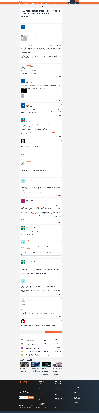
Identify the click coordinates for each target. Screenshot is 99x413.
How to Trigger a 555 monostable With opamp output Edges (33, 339)
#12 (61, 260)
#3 (61, 80)
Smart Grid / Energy (58, 400)
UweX (27, 179)
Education (32, 3)
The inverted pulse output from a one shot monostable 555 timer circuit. (33, 348)
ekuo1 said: (23, 168)
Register (31, 397)
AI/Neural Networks (58, 383)
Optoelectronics (41, 395)
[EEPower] (38, 407)
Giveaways (55, 3)
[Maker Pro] (44, 407)
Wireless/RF (41, 404)
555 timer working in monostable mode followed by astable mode (33, 344)
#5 (61, 119)
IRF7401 (53, 132)
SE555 (25, 43)
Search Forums (25, 21)
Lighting (56, 395)
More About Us (22, 385)
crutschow (28, 65)
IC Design (40, 393)
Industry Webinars (77, 388)
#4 (61, 104)
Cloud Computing (58, 387)
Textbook (75, 399)
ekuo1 (23, 16)
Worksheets (76, 402)
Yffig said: (23, 304)
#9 (61, 199)
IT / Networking (57, 394)
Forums (27, 3)
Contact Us (30, 387)
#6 (61, 140)
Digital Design (46, 343)
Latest (40, 383)
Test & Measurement (42, 403)
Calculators (75, 383)
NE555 (33, 43)
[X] (21, 392)
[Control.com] (30, 407)
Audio (56, 384)
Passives (40, 397)
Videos (42, 3)
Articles (21, 3)
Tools (37, 3)
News (75, 391)
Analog (40, 384)
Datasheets (48, 3)
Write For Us (21, 387)
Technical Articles (77, 398)
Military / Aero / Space (58, 398)
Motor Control (57, 399)
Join (77, 1)
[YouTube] (28, 392)
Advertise (30, 385)
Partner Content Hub (73, 3)
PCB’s (40, 398)
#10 (61, 226)
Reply (60, 61)
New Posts (33, 21)
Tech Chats (76, 396)
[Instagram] (25, 392)
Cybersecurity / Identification (60, 389)
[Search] (68, 1)
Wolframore (28, 319)
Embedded (41, 392)
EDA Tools (40, 389)
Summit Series (76, 394)
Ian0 (27, 118)
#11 (61, 241)
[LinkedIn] (23, 392)
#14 (61, 298)
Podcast (61, 3)
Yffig (27, 199)
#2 (61, 65)
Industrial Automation (58, 392)
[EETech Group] (22, 407)
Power (40, 399)
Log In (72, 1)
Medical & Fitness (58, 397)
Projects (75, 393)
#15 (61, 320)
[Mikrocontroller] (53, 407)
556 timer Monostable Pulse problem (33, 351)
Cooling (40, 387)
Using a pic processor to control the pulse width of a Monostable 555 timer (33, 355)
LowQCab (28, 139)
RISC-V (40, 400)
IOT (55, 393)
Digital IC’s (40, 388)
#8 (61, 179)
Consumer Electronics (58, 388)
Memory (40, 394)
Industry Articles (76, 387)
